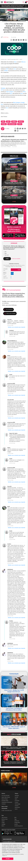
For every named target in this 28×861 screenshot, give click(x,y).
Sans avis (7, 255)
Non (6, 253)
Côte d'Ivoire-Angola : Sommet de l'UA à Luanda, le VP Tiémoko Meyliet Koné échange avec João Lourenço (12, 6)
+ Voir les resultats (15, 258)
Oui (5, 251)
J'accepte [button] (8, 858)
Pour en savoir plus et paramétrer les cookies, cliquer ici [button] (13, 855)
